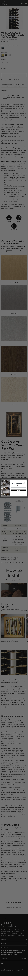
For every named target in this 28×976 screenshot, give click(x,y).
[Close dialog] (26, 480)
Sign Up (18, 490)
